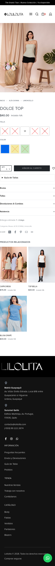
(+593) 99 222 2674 (13, 428)
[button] (47, 558)
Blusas (10, 226)
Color (3, 140)
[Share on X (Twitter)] (9, 232)
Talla (2, 122)
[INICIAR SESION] (50, 14)
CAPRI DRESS (5, 286)
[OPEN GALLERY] (27, 57)
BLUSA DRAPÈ (6, 335)
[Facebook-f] (5, 438)
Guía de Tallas (11, 177)
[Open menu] (30, 14)
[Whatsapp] (17, 438)
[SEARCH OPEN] (36, 14)
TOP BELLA (32, 286)
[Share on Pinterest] (21, 232)
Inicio (2, 101)
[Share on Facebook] (15, 232)
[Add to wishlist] (53, 168)
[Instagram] (11, 438)
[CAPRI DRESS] (13, 265)
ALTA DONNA (14, 101)
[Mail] (26, 232)
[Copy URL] (32, 232)
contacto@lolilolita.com (15, 424)
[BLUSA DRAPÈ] (13, 314)
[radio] (5, 131)
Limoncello (28, 101)
